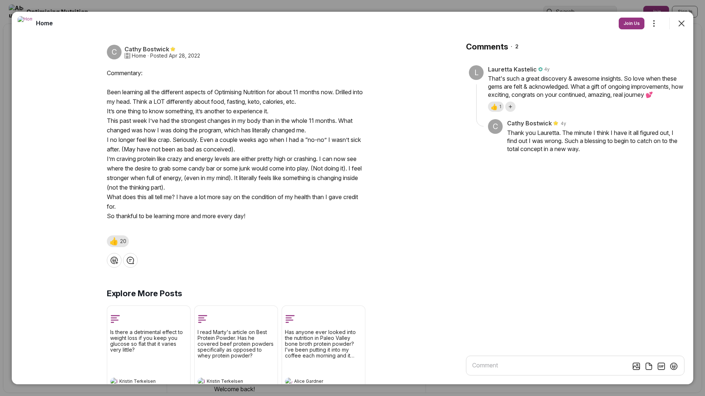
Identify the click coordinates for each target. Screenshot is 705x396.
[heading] (141, 382)
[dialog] (352, 198)
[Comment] (130, 260)
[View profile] (114, 381)
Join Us (631, 23)
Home (139, 56)
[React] (114, 260)
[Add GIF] (661, 366)
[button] (118, 241)
